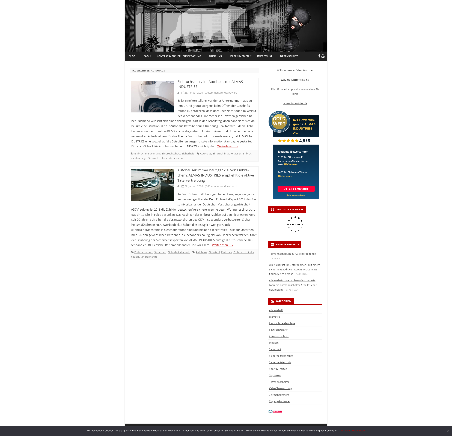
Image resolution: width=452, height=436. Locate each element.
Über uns (215, 56)
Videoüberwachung (280, 388)
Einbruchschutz (171, 153)
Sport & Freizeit (278, 369)
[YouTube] (323, 55)
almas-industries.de (295, 103)
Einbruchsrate (149, 256)
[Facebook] (319, 55)
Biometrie (275, 316)
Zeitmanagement (279, 394)
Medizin (274, 342)
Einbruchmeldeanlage (147, 153)
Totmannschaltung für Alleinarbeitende (292, 253)
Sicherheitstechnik (179, 252)
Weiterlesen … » (227, 146)
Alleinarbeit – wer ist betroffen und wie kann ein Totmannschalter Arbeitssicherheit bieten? (293, 285)
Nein (347, 430)
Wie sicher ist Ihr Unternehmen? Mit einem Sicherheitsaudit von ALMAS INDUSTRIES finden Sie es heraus (294, 269)
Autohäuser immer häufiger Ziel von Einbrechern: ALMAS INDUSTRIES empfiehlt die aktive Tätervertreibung (215, 175)
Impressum (264, 56)
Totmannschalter (279, 382)
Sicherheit (188, 153)
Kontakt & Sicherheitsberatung (179, 56)
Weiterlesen (291, 164)
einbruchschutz (175, 158)
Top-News (275, 375)
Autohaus (205, 153)
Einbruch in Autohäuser (227, 153)
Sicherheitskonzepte (281, 355)
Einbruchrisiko (156, 158)
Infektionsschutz (279, 336)
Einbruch (226, 252)
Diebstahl (214, 252)
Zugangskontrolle (279, 401)
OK (341, 430)
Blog (132, 56)
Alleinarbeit (276, 310)
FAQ (146, 56)
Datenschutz (289, 56)
